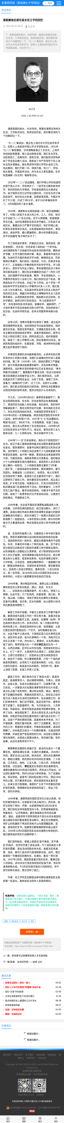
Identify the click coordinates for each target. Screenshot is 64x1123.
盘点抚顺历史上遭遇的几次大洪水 (20, 1000)
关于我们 (29, 1055)
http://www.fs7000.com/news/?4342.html (34, 946)
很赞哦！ (30, 931)
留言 (40, 1121)
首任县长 (14, 921)
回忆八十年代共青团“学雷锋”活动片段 (23, 987)
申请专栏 (31, 1058)
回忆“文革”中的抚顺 (14, 991)
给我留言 (52, 1055)
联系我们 (7, 1055)
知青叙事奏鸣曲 (12, 1005)
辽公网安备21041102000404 (22, 1107)
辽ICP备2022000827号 (49, 1107)
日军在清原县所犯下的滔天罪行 (19, 996)
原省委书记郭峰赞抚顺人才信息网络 (29, 955)
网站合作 (18, 1055)
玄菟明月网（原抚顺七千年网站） (21, 2)
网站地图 (41, 1055)
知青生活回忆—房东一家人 (17, 983)
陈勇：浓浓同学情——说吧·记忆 (26, 962)
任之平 (24, 921)
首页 (8, 1121)
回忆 (32, 921)
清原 (6, 921)
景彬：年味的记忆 (13, 1014)
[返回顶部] (58, 1007)
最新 (24, 1121)
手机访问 (42, 1058)
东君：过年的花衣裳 (14, 1009)
